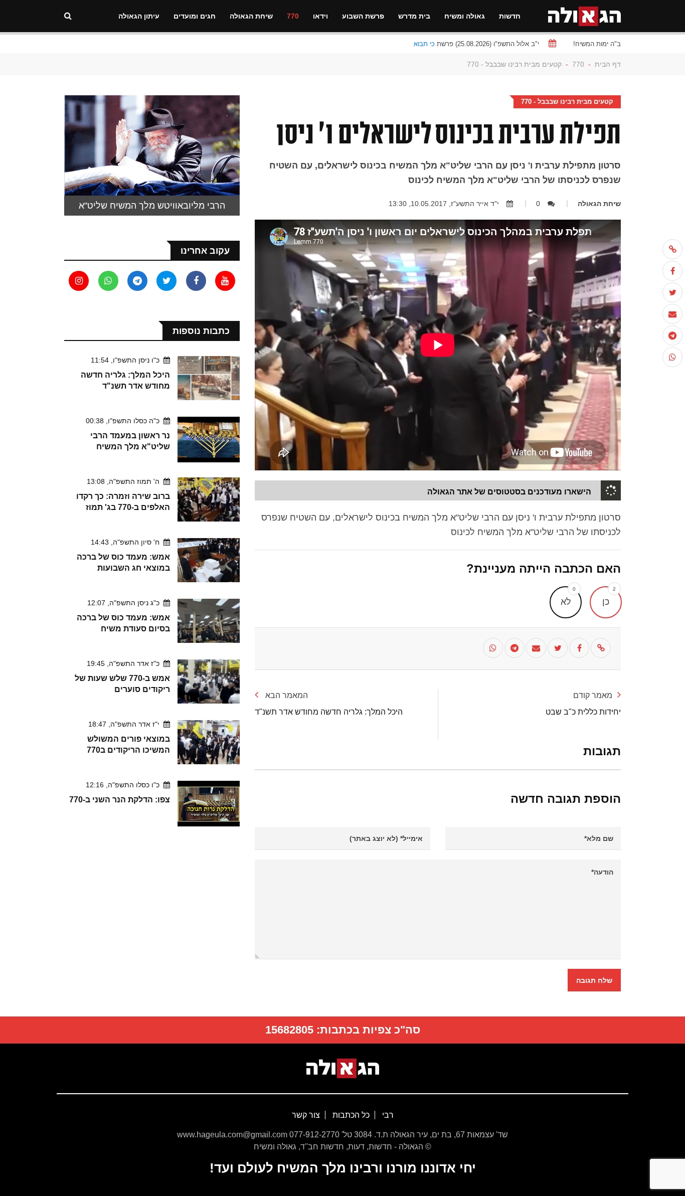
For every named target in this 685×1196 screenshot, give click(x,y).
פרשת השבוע (363, 16)
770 (293, 16)
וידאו (320, 16)
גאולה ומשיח (464, 16)
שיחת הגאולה (251, 16)
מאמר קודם (592, 695)
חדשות (510, 16)
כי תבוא (424, 44)
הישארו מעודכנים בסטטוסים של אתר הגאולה (509, 491)
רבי (387, 1115)
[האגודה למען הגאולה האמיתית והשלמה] (584, 15)
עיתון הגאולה (138, 16)
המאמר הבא (285, 695)
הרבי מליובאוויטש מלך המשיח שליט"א (152, 206)
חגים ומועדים (195, 16)
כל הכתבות (350, 1115)
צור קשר (306, 1115)
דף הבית (608, 64)
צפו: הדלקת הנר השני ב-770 (119, 799)
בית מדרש (414, 16)
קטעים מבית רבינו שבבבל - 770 (514, 64)
